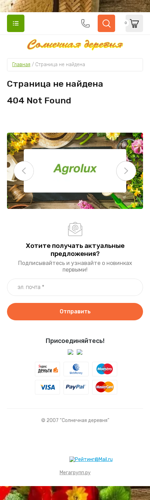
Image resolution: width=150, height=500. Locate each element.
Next (126, 171)
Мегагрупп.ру (75, 473)
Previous (23, 171)
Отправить (75, 311)
